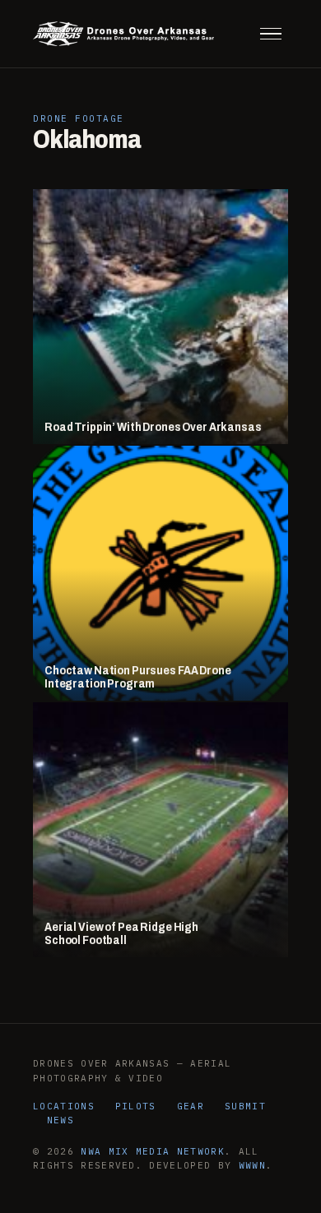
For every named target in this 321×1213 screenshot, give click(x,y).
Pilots (135, 1106)
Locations (64, 1106)
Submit (245, 1106)
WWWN (252, 1165)
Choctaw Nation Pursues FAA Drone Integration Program (137, 677)
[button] (271, 33)
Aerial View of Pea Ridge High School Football (121, 934)
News (60, 1120)
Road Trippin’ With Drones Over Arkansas (153, 427)
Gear (190, 1106)
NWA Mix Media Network (153, 1151)
